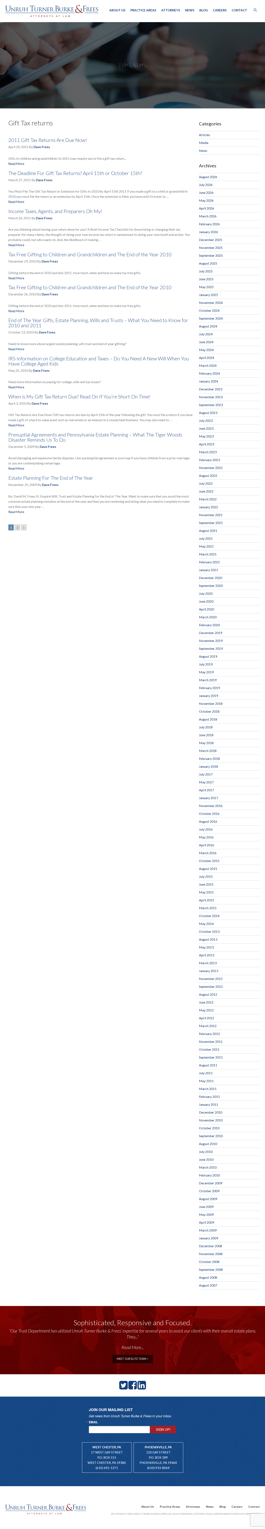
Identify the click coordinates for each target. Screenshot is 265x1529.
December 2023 (210, 389)
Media (203, 143)
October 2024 (209, 310)
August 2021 (208, 530)
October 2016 (209, 813)
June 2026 (206, 192)
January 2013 (208, 971)
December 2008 (210, 1246)
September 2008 (211, 1269)
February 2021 (209, 562)
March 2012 (208, 1026)
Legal (208, 1513)
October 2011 (209, 1049)
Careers (219, 10)
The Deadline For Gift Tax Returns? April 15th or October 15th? (75, 173)
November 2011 (211, 1041)
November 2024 (211, 303)
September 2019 (211, 648)
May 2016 (206, 837)
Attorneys (170, 10)
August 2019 (208, 656)
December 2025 (210, 240)
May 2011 (206, 1081)
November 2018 (211, 703)
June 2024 (206, 342)
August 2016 (208, 821)
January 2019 (208, 696)
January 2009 (208, 1238)
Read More (16, 163)
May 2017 (206, 782)
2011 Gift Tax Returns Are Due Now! (47, 140)
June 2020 (206, 601)
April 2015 (206, 900)
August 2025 (208, 263)
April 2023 (206, 444)
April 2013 (206, 955)
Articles (204, 135)
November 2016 (211, 806)
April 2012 (206, 1018)
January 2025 (208, 295)
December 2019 (210, 633)
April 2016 (206, 845)
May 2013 (206, 947)
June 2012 (206, 1002)
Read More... (133, 1347)
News (189, 10)
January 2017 (208, 798)
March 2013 (208, 963)
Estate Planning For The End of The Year (50, 478)
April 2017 (206, 790)
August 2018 (208, 719)
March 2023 (208, 452)
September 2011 (211, 1057)
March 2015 (208, 908)
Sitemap (199, 1513)
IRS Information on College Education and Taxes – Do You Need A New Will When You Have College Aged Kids (98, 361)
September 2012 (211, 986)
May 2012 (206, 1010)
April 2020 (206, 609)
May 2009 (206, 1214)
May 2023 (206, 436)
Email (93, 1422)
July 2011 (206, 1073)
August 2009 (208, 1199)
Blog (203, 10)
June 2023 (206, 428)
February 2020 (209, 625)
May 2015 (206, 892)
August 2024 (208, 326)
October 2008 (209, 1262)
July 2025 (206, 271)
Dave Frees (42, 147)
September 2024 (211, 318)
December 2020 (210, 578)
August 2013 (208, 939)
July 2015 (206, 876)
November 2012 (211, 979)
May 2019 (206, 672)
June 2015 (206, 884)
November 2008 (211, 1254)
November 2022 (211, 468)
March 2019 (208, 680)
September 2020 (211, 586)
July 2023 (206, 420)
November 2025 (211, 247)
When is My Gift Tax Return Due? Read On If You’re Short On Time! (79, 396)
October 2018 (209, 711)
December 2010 (210, 1112)
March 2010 (208, 1167)
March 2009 (208, 1230)
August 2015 (208, 869)
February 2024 (209, 373)
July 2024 (206, 334)
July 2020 (206, 593)
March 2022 (208, 499)
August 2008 (208, 1277)
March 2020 (208, 617)
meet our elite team (132, 1358)
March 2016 (208, 853)
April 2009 (206, 1222)
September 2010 (211, 1136)
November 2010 (211, 1120)
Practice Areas (143, 10)
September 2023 (211, 405)
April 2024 (206, 358)
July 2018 (206, 727)
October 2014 (209, 916)
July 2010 (206, 1152)
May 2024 (206, 350)
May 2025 (206, 287)
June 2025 (206, 279)
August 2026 (208, 177)
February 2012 (209, 1034)
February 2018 (209, 758)
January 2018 (208, 766)
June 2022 (206, 491)
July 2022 (206, 483)
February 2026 (209, 224)
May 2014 (206, 924)
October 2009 (209, 1191)
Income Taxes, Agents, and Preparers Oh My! (55, 211)
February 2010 (209, 1175)
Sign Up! (163, 1429)
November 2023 (211, 397)
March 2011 (208, 1089)
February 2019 (209, 688)
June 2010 (206, 1159)
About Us (117, 10)
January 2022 (208, 507)
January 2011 (208, 1104)
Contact (239, 10)
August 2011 (208, 1065)
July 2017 (206, 774)
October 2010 (209, 1128)
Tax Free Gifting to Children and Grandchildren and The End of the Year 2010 (89, 254)
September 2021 (211, 523)
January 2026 (208, 232)
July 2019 (206, 664)
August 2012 (208, 994)
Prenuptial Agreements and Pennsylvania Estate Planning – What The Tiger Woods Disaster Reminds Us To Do (95, 437)
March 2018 (208, 751)
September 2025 (211, 255)
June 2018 (206, 735)
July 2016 (206, 829)
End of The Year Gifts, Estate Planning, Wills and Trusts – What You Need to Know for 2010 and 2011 (98, 322)
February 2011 (209, 1096)
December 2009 (210, 1183)
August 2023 (208, 413)
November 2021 (211, 515)
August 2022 (208, 475)
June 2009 (206, 1207)
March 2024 (208, 365)
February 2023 (209, 460)
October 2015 (209, 861)
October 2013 (209, 931)
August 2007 (208, 1285)
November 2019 (211, 641)
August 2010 (208, 1144)
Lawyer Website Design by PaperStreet (236, 1513)
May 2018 (206, 743)
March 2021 (208, 554)
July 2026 (206, 185)
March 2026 (208, 216)
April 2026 (206, 208)
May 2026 (206, 200)
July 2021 (206, 538)
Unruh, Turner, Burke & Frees (51, 11)
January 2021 (208, 570)
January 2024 (208, 381)
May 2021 (206, 546)
